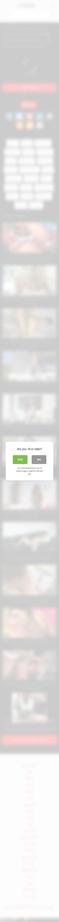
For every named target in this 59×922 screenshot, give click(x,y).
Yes (20, 459)
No (39, 459)
